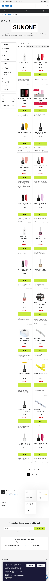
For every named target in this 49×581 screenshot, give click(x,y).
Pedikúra (6, 52)
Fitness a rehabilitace (7, 68)
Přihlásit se (39, 528)
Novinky (6, 85)
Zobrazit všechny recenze (12, 494)
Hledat (33, 6)
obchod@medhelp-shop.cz (13, 545)
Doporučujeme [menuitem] (21, 46)
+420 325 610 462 (43, 6)
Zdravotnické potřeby (7, 73)
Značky (6, 89)
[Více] (45, 11)
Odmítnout (30, 565)
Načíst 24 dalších (33, 469)
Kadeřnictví (7, 56)
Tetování (6, 63)
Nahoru (33, 480)
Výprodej (6, 82)
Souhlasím (40, 565)
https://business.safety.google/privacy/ (15, 575)
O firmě (2, 1)
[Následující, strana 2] (32, 474)
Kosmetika (6, 48)
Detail (24, 74)
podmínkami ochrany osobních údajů (23, 532)
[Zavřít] (47, 572)
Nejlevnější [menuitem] (30, 46)
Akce (5, 78)
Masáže (6, 44)
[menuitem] (4, 11)
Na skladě (9, 105)
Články (15, 1)
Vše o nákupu (9, 1)
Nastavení (8, 578)
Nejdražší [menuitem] (37, 46)
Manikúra (6, 59)
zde (13, 571)
